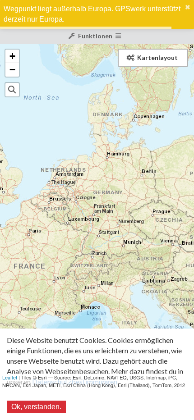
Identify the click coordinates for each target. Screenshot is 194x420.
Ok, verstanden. (36, 407)
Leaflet (9, 377)
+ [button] (12, 56)
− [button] (12, 69)
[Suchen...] (12, 89)
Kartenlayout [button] (157, 57)
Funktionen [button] (95, 36)
